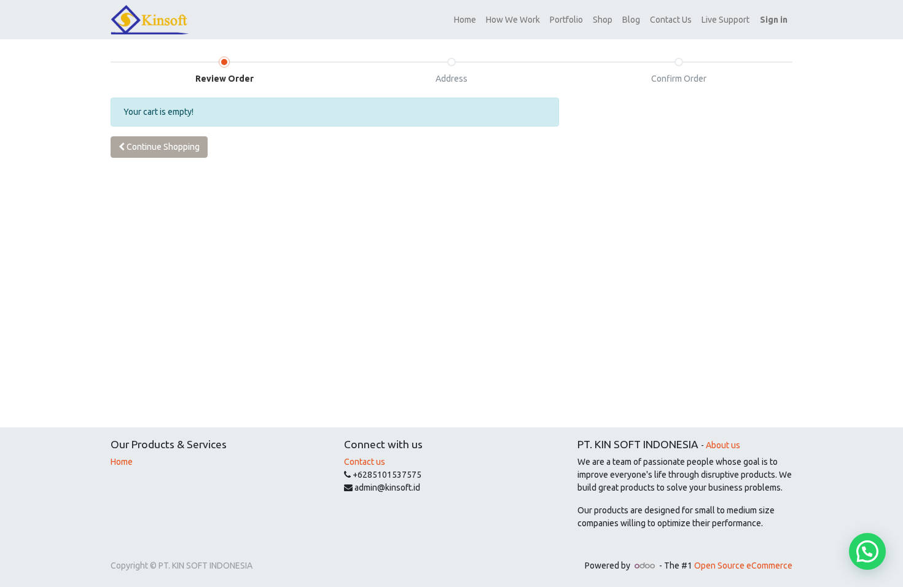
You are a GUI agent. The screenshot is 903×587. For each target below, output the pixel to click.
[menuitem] (465, 20)
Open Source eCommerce (743, 565)
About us (723, 445)
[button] (159, 147)
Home (122, 462)
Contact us (364, 462)
